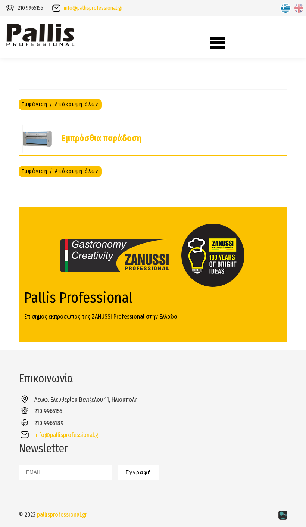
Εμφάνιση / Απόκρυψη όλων (60, 104)
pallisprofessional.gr (62, 514)
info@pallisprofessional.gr (93, 8)
